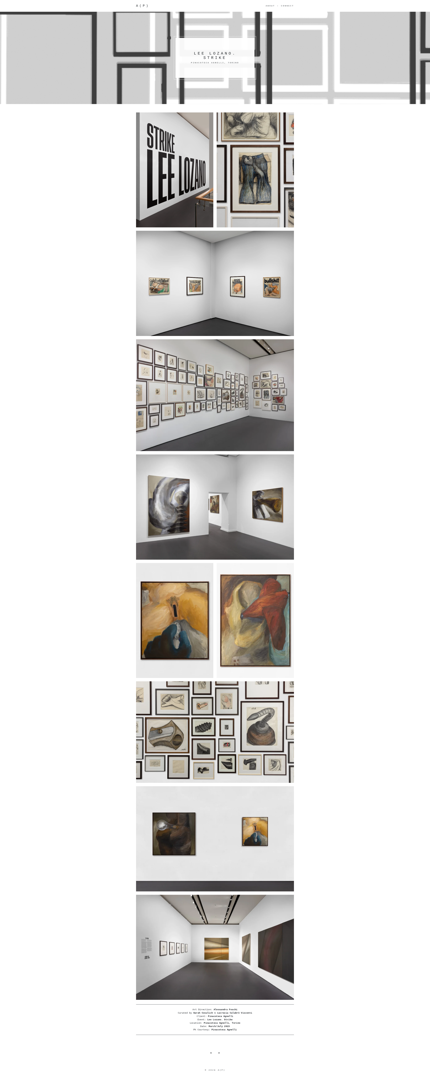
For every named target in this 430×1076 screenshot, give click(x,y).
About (270, 6)
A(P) (142, 6)
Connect (287, 6)
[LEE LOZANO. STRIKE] (174, 169)
